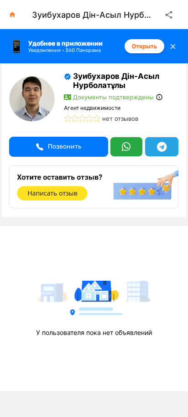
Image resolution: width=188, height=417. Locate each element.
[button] (58, 147)
